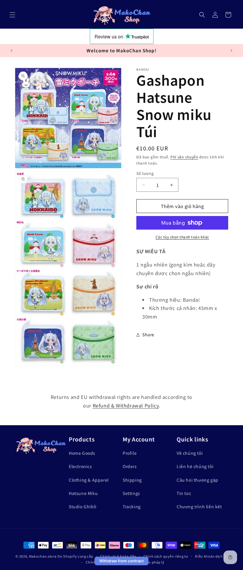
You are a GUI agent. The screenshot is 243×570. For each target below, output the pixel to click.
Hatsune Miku (83, 493)
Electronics (80, 466)
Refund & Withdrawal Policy (126, 405)
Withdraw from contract (121, 560)
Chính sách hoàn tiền (118, 556)
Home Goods (82, 453)
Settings (131, 493)
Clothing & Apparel (89, 480)
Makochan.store (43, 556)
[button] (12, 14)
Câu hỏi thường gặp (197, 480)
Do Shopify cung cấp (75, 556)
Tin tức (184, 493)
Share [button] (148, 334)
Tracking (132, 506)
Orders (130, 466)
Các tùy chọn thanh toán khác (182, 236)
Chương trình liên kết (199, 506)
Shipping (132, 480)
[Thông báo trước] (11, 50)
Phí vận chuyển (184, 156)
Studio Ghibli (83, 506)
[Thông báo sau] (231, 50)
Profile (130, 453)
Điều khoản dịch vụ (211, 556)
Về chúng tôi (190, 453)
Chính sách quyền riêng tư (165, 556)
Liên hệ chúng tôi (195, 466)
